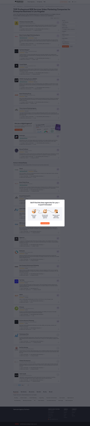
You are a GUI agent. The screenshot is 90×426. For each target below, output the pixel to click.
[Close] (63, 201)
